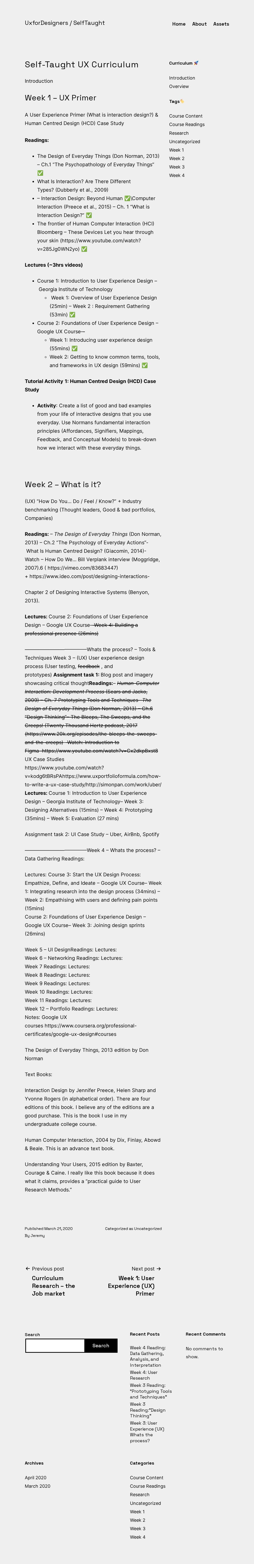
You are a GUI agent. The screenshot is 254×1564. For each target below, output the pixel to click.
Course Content (186, 116)
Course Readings (187, 124)
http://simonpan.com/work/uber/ (123, 785)
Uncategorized (148, 1228)
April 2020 (35, 1477)
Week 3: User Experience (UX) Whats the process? (147, 1431)
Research (179, 133)
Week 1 (176, 150)
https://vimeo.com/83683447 (82, 568)
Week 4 (177, 175)
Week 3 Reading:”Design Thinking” (148, 1410)
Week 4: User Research (144, 1375)
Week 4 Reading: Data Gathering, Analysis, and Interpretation (148, 1356)
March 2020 (37, 1486)
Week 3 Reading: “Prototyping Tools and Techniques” (151, 1391)
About (199, 24)
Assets (221, 24)
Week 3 (177, 166)
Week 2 (177, 158)
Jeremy (38, 1235)
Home (179, 24)
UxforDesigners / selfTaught (65, 23)
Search (32, 1334)
